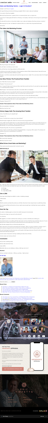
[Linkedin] (39, 336)
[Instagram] (25, 336)
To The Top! (3, 255)
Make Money (26, 278)
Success (30, 278)
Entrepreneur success (19, 278)
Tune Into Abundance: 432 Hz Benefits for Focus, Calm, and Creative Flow (17, 290)
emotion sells (41, 278)
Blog (30, 2)
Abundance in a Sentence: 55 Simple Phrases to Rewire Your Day (15, 286)
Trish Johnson (5, 297)
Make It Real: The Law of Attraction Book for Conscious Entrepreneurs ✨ (17, 292)
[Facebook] (29, 336)
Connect (44, 2)
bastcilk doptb (5, 301)
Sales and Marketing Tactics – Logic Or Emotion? (16, 6)
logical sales (20, 279)
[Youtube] (43, 336)
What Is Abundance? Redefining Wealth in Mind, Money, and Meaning (16, 288)
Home (2, 2)
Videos (40, 2)
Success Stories (16, 2)
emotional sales (3, 279)
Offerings (10, 2)
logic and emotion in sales (12, 279)
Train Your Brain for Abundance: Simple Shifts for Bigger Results (15, 289)
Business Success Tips (9, 278)
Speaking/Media (35, 2)
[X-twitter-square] (34, 336)
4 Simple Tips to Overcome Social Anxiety (18, 301)
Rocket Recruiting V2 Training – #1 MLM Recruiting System (20, 298)
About (5, 2)
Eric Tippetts (5, 298)
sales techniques (26, 279)
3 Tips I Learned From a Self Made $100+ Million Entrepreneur (22, 297)
